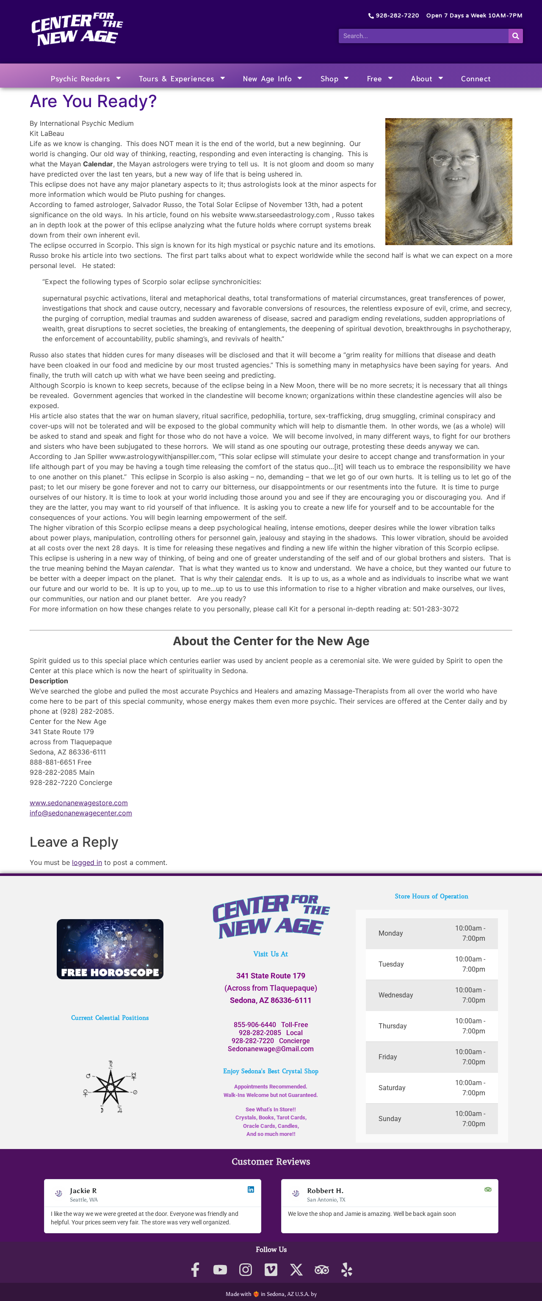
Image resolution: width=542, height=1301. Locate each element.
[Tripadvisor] (321, 1270)
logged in (87, 862)
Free (374, 78)
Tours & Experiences (177, 78)
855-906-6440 (255, 1025)
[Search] (516, 36)
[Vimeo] (271, 1270)
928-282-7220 (253, 1041)
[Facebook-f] (195, 1270)
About (422, 78)
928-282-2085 (260, 1033)
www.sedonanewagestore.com (79, 802)
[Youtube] (220, 1270)
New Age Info (267, 78)
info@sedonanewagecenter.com (81, 813)
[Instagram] (245, 1270)
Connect (476, 78)
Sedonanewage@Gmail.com (271, 1049)
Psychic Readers (81, 78)
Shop (329, 78)
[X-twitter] (296, 1270)
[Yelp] (347, 1270)
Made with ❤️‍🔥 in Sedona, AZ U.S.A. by (271, 1294)
